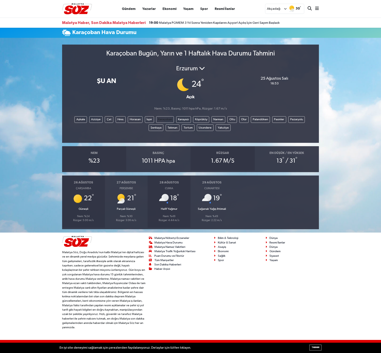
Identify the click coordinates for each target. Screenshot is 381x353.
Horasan (135, 119)
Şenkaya (156, 127)
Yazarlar (149, 8)
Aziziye (96, 119)
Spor (204, 8)
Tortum (188, 127)
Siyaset (274, 255)
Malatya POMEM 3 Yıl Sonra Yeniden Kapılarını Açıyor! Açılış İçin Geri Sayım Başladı (214, 23)
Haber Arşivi (162, 268)
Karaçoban (165, 119)
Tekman (172, 127)
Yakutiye (223, 127)
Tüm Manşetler (164, 260)
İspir (149, 119)
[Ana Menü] (315, 9)
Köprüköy (201, 119)
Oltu (232, 119)
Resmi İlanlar (225, 8)
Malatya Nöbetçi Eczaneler (171, 238)
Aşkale (80, 119)
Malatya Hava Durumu (168, 242)
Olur (244, 119)
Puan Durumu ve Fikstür (169, 255)
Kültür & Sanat (227, 242)
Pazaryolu (296, 119)
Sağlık (221, 255)
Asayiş (222, 246)
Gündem (129, 8)
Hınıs (120, 119)
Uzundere (205, 127)
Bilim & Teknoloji (228, 238)
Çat (109, 119)
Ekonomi (169, 8)
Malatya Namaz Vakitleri (169, 246)
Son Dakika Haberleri (167, 264)
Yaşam (188, 8)
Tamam (315, 347)
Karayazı (183, 119)
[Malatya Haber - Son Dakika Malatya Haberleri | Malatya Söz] (77, 8)
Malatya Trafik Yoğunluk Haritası (174, 251)
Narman (218, 119)
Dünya (273, 238)
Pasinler (279, 119)
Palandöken (260, 119)
